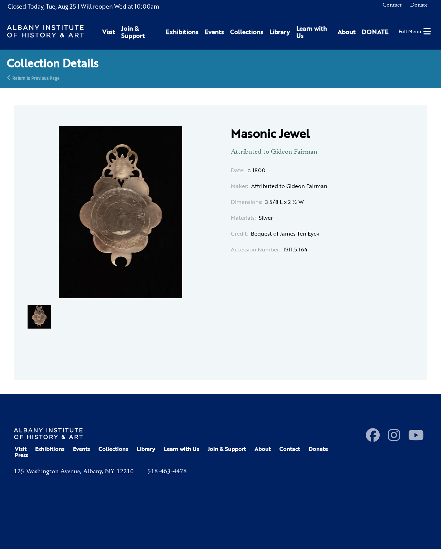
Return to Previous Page (36, 78)
